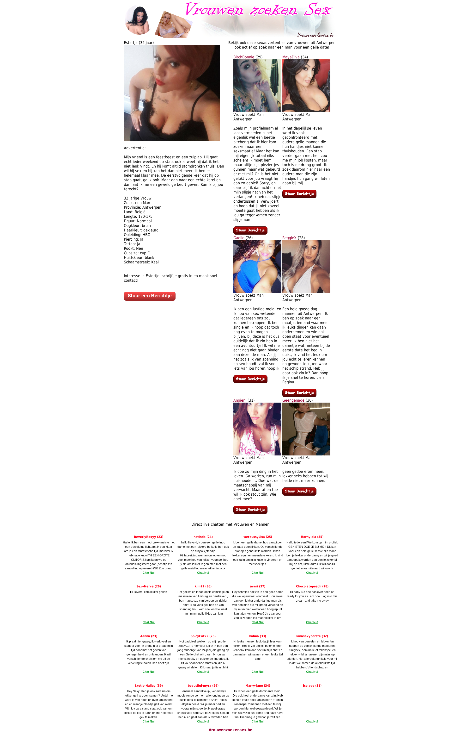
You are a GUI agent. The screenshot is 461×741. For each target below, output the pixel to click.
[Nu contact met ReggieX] (299, 395)
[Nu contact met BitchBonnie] (250, 233)
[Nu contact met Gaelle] (250, 382)
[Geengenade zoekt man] (306, 454)
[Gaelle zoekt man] (257, 291)
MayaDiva (291, 57)
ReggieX (289, 238)
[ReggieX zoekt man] (306, 291)
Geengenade (293, 400)
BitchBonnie (243, 57)
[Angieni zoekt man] (257, 454)
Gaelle (238, 238)
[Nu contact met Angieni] (250, 512)
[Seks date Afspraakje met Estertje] (172, 139)
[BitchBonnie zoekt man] (257, 111)
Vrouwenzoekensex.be (230, 730)
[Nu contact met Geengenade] (299, 494)
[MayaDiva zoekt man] (306, 111)
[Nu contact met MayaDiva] (299, 196)
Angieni (239, 400)
